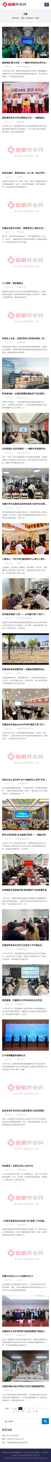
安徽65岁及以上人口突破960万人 (18, 1276)
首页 (22, 18)
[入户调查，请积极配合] (25, 263)
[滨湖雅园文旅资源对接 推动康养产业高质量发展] (25, 869)
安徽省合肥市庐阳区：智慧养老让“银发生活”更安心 (26, 228)
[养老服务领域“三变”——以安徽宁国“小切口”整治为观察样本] (25, 594)
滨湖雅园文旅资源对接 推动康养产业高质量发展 (24, 889)
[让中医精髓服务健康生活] (25, 1035)
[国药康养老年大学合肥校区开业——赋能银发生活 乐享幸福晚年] (25, 97)
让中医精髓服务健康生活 (13, 1055)
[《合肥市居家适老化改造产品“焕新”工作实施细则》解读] (25, 1200)
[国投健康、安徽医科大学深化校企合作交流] (25, 980)
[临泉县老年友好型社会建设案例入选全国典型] (25, 1090)
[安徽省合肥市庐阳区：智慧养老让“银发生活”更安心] (25, 208)
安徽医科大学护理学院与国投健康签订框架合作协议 (26, 1331)
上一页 (14, 1408)
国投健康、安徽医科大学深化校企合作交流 (22, 1000)
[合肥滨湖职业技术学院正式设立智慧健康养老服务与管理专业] (25, 1366)
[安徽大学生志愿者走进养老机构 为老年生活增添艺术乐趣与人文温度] (25, 483)
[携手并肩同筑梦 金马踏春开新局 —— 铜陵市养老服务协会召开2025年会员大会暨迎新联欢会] (25, 814)
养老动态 (29, 18)
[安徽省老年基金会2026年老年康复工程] (25, 704)
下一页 (35, 1411)
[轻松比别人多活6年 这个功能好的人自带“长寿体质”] (25, 759)
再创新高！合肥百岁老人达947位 (17, 1165)
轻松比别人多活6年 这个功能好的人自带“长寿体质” (26, 779)
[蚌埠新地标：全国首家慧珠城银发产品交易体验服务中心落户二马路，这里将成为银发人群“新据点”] (25, 373)
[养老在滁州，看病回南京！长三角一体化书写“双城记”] (25, 152)
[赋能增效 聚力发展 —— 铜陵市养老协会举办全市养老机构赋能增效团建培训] (25, 42)
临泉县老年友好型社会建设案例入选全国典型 (23, 1110)
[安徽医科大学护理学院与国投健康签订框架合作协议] (25, 1311)
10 (23, 1411)
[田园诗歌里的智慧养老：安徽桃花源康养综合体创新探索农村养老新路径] (25, 649)
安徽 (36, 18)
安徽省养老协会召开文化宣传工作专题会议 (22, 945)
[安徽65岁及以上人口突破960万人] (25, 1255)
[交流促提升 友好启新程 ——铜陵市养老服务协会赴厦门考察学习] (25, 428)
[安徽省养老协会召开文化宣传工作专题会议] (25, 925)
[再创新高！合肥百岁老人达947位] (25, 1145)
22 (28, 1411)
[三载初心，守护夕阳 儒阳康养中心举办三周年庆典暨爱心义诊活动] (25, 538)
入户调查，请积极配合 (12, 283)
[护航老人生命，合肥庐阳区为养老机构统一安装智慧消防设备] (25, 318)
